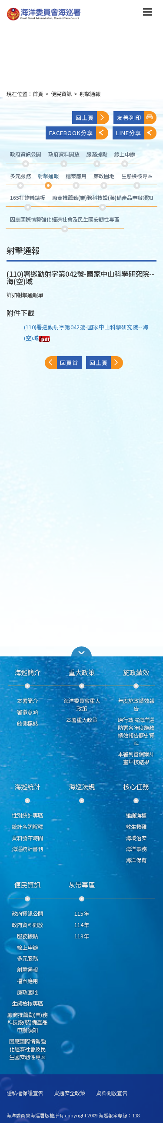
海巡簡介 (27, 672)
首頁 (38, 94)
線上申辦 (27, 947)
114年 (81, 925)
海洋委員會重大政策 (81, 704)
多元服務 (27, 958)
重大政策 (82, 672)
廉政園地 (27, 992)
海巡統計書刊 (27, 849)
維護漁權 (136, 815)
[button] (147, 13)
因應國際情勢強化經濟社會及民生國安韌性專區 (27, 1049)
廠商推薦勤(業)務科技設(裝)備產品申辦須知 (27, 1022)
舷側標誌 (27, 723)
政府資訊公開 (27, 914)
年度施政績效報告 (136, 704)
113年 (81, 936)
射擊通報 (90, 94)
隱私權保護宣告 (25, 1093)
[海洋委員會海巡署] (68, 14)
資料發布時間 (27, 838)
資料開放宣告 (111, 1093)
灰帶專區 (82, 884)
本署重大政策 (81, 720)
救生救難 (136, 827)
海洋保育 (136, 860)
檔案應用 (27, 981)
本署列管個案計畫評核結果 (136, 758)
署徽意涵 (27, 712)
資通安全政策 (69, 1093)
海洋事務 (136, 849)
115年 (81, 914)
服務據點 (27, 936)
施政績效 (136, 672)
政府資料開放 (27, 925)
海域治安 (136, 838)
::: (1, 97)
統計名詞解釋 (27, 827)
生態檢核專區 (27, 1003)
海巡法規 (82, 786)
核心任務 (136, 786)
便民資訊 (61, 94)
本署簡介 (27, 701)
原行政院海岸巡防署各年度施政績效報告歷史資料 (136, 731)
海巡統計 (27, 786)
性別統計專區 (27, 815)
